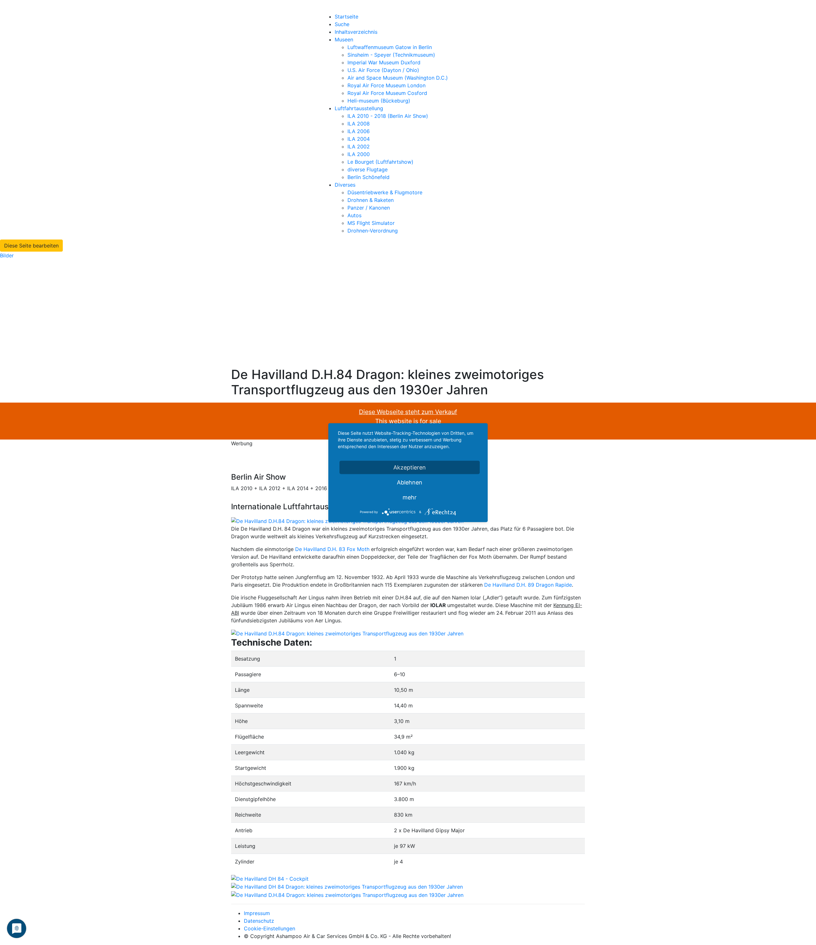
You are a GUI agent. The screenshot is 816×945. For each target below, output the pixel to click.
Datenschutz (259, 921)
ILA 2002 (358, 146)
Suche (342, 24)
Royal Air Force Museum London (386, 85)
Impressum (257, 913)
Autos (354, 215)
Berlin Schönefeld (368, 177)
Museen (344, 39)
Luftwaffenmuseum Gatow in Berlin (389, 47)
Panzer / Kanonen (368, 207)
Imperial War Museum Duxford (383, 62)
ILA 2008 (358, 123)
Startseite (346, 16)
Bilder (7, 255)
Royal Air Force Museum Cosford (387, 93)
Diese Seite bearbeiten (31, 245)
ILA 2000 (358, 154)
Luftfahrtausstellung (359, 108)
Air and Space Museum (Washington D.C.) (397, 78)
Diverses (345, 185)
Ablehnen (409, 482)
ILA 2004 (358, 139)
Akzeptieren (409, 467)
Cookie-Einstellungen (269, 928)
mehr (410, 497)
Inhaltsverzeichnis (356, 32)
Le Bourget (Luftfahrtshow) (380, 162)
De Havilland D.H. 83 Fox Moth (332, 549)
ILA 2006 (358, 131)
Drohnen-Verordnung (372, 230)
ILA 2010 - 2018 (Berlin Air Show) (387, 116)
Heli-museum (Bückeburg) (378, 100)
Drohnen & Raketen (370, 200)
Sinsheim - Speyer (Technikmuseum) (391, 55)
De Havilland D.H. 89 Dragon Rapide (528, 585)
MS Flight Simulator (371, 223)
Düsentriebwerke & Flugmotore (384, 192)
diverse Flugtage (367, 169)
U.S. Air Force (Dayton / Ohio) (383, 70)
